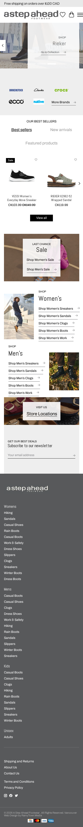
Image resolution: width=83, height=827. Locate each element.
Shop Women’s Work (53, 338)
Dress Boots (12, 579)
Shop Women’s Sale (40, 259)
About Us (10, 767)
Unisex (9, 730)
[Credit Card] (30, 821)
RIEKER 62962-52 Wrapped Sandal (61, 198)
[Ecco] (16, 101)
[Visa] (44, 821)
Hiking (8, 512)
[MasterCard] (37, 821)
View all (41, 218)
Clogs (8, 561)
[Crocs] (61, 90)
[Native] (38, 101)
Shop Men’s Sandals (22, 370)
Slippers (9, 555)
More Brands (61, 102)
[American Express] (51, 821)
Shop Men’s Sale (38, 269)
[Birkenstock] (16, 90)
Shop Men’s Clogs (20, 378)
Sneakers (10, 567)
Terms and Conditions (19, 781)
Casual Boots (13, 537)
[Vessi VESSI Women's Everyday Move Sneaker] (22, 174)
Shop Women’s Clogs (53, 323)
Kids (7, 666)
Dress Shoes (13, 549)
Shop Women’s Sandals (55, 316)
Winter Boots (13, 573)
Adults (8, 737)
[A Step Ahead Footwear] (31, 14)
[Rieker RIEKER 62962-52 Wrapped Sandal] (61, 174)
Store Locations (42, 413)
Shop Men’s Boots (20, 385)
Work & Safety (13, 543)
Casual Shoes (13, 525)
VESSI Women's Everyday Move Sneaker (21, 198)
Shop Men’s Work (20, 393)
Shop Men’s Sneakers (23, 363)
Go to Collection (50, 52)
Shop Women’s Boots (53, 330)
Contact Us (11, 773)
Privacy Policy (13, 787)
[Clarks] (38, 90)
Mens (8, 589)
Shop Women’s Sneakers (56, 308)
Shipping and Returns (19, 761)
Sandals (9, 518)
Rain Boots (11, 531)
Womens (10, 506)
